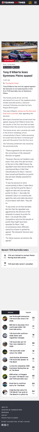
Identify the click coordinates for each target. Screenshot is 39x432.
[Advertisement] (19, 20)
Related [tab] (10, 312)
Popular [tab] (28, 312)
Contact (4, 415)
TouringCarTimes (12, 83)
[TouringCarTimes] (14, 2)
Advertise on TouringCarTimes (12, 410)
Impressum (5, 412)
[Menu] (35, 2)
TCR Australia (9, 61)
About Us (5, 407)
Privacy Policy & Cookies (10, 418)
